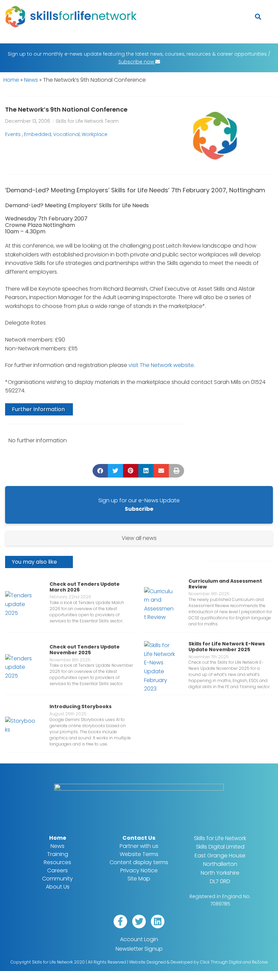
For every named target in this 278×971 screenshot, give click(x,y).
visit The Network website (161, 365)
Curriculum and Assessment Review (225, 584)
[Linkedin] (157, 921)
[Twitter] (139, 921)
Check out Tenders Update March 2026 (84, 587)
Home (11, 80)
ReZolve (260, 962)
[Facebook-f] (120, 921)
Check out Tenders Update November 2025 (84, 649)
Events (13, 134)
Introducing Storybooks (80, 706)
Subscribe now (136, 61)
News (31, 80)
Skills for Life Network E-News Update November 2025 (226, 646)
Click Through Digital (221, 962)
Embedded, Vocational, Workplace (65, 134)
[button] (257, 16)
